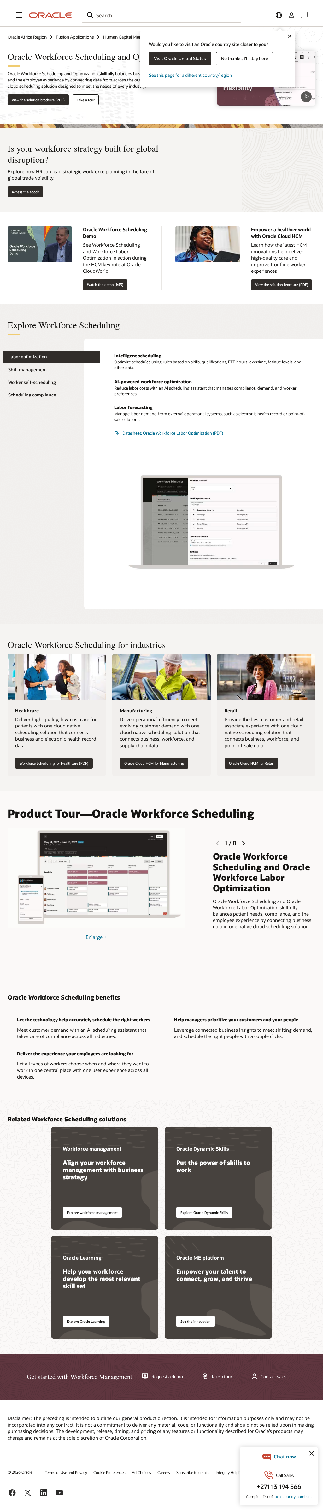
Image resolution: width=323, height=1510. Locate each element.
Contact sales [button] (274, 1376)
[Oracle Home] (50, 15)
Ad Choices (141, 1472)
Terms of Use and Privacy (66, 1472)
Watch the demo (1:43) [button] (105, 284)
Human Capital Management (131, 37)
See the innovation (195, 1321)
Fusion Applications (75, 37)
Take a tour (86, 100)
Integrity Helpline (230, 1472)
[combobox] (161, 15)
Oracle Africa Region (27, 37)
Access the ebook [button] (25, 191)
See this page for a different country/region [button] (190, 75)
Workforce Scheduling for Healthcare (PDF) (54, 763)
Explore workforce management (92, 1212)
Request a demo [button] (167, 1376)
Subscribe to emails (192, 1472)
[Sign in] (291, 15)
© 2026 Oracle (20, 1471)
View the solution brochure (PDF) (38, 100)
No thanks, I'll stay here (244, 58)
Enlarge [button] (96, 937)
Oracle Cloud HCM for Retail (251, 763)
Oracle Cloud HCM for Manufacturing (154, 763)
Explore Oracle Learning (86, 1321)
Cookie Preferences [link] (109, 1472)
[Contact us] (304, 15)
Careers (163, 1472)
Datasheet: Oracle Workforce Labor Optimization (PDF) (172, 432)
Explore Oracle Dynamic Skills (204, 1212)
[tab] (51, 357)
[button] (19, 15)
